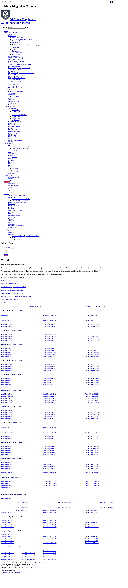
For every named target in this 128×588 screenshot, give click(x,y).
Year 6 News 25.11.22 (21, 502)
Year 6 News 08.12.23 (7, 446)
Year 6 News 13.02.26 (7, 338)
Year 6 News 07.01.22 (7, 543)
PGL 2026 (4, 303)
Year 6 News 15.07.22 (49, 520)
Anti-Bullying (16, 110)
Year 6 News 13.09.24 (49, 402)
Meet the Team (5, 280)
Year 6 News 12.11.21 (28, 555)
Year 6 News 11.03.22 (91, 539)
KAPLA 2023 (16, 237)
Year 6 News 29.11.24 (91, 396)
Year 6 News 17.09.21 (49, 559)
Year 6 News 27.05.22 (49, 525)
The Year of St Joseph (14, 79)
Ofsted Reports (12, 123)
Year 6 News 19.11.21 (7, 555)
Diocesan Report (13, 125)
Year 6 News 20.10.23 (7, 450)
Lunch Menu (12, 209)
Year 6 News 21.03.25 (7, 378)
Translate (116, 6)
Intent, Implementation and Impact (22, 147)
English (10, 155)
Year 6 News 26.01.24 (92, 438)
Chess (10, 178)
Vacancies (11, 142)
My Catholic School (18, 37)
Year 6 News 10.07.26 (49, 315)
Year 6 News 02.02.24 (7, 436)
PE (9, 162)
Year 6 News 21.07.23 (7, 462)
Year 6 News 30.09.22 (22, 510)
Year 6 (10, 192)
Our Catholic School (10, 32)
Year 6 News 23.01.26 (92, 340)
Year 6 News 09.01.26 (7, 340)
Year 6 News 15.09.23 (49, 454)
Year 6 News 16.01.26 (49, 340)
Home (6, 31)
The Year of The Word (15, 81)
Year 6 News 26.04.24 (49, 418)
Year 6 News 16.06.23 (49, 466)
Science (10, 167)
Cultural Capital (13, 172)
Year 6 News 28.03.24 (49, 427)
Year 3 (10, 187)
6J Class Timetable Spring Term (32, 306)
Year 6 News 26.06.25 (92, 366)
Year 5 (10, 190)
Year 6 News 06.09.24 (7, 402)
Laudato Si (11, 71)
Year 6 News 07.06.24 (7, 414)
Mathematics (12, 160)
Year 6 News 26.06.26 (7, 315)
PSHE (10, 163)
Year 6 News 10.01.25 (7, 384)
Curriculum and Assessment (20, 148)
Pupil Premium (12, 133)
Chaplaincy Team (17, 41)
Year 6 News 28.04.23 (49, 472)
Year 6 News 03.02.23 (7, 483)
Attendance (11, 224)
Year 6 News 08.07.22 (7, 520)
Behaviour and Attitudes (15, 91)
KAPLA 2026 (16, 239)
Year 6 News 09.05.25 (92, 370)
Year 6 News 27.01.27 (92, 481)
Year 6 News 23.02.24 (92, 436)
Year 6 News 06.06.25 (92, 368)
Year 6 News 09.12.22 (106, 502)
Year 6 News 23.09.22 (92, 513)
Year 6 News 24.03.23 (92, 485)
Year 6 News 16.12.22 (7, 498)
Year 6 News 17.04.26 (7, 326)
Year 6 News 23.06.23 (92, 466)
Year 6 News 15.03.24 (92, 433)
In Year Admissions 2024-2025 (21, 199)
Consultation (12, 227)
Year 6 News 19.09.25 (92, 356)
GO (26, 27)
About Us (7, 89)
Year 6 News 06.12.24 (7, 394)
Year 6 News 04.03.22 (49, 539)
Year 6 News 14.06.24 (49, 414)
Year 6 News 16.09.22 (49, 513)
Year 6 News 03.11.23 (49, 450)
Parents (6, 194)
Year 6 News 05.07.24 (49, 412)
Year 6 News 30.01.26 (92, 338)
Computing (11, 153)
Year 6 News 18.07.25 (92, 364)
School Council (12, 103)
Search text (4, 27)
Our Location (16, 96)
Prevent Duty (16, 118)
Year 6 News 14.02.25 (92, 382)
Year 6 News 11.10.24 (91, 400)
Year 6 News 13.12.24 (49, 394)
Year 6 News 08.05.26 (7, 324)
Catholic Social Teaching (15, 58)
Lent (13, 49)
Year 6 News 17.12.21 (49, 551)
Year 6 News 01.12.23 (92, 448)
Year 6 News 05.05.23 (92, 472)
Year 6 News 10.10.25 (92, 354)
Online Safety (16, 116)
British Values (12, 136)
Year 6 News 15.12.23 (49, 446)
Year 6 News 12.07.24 (92, 412)
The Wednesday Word (14, 69)
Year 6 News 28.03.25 (49, 378)
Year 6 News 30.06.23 (7, 464)
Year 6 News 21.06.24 (92, 414)
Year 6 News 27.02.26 (92, 336)
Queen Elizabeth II (13, 76)
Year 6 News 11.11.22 (64, 507)
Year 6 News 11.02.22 (91, 541)
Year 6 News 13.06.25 (7, 366)
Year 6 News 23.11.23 (49, 448)
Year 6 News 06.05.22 (49, 527)
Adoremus (11, 83)
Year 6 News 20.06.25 (49, 366)
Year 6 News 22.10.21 (7, 557)
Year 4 (10, 189)
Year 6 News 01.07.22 (92, 523)
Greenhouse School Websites (11, 572)
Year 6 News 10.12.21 (7, 553)
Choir (10, 222)
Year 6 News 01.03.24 (7, 433)
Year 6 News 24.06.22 (49, 523)
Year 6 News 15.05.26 (49, 324)
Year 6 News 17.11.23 (7, 448)
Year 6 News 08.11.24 (91, 398)
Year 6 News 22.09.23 (92, 454)
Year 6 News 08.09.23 (7, 454)
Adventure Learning (14, 177)
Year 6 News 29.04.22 (7, 527)
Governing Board (13, 101)
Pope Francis (12, 74)
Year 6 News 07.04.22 (7, 534)
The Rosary (15, 51)
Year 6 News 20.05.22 (7, 525)
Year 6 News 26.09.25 (7, 354)
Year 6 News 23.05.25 (49, 368)
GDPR (10, 138)
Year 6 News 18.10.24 (7, 398)
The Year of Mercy (13, 84)
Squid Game (15, 120)
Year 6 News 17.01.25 (49, 384)
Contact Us (11, 94)
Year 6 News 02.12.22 (64, 502)
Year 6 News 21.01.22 (92, 543)
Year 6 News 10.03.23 (7, 485)
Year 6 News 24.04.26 (49, 326)
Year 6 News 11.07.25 (49, 364)
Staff (9, 98)
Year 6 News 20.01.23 (50, 481)
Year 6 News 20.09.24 (92, 402)
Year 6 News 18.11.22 (106, 507)
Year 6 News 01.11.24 (49, 398)
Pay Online (11, 212)
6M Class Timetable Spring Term (95, 306)
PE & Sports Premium (14, 130)
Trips (9, 180)
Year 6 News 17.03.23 (50, 485)
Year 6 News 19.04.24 (7, 418)
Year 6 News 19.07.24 (7, 410)
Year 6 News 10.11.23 (91, 450)
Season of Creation (13, 63)
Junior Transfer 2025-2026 (20, 200)
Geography (11, 173)
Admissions (11, 197)
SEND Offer (12, 135)
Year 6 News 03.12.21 (28, 553)
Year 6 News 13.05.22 (92, 527)
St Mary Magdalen (13, 56)
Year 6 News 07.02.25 (49, 382)
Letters (10, 207)
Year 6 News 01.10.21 (7, 559)
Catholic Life (12, 36)
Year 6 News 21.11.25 (91, 350)
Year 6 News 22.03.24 (7, 427)
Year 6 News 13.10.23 (92, 452)
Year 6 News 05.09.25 (7, 356)
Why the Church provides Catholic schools (21, 73)
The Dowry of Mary (14, 86)
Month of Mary (16, 54)
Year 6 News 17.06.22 (7, 523)
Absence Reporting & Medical (17, 195)
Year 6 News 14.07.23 (92, 464)
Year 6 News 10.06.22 (92, 525)
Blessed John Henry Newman (17, 88)
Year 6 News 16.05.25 (7, 368)
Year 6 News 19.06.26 (92, 320)
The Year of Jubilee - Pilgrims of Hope (19, 64)
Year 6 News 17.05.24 (49, 416)
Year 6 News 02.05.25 (49, 370)
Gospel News (16, 47)
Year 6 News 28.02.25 (7, 380)
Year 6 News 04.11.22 (21, 507)
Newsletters (11, 231)
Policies (10, 128)
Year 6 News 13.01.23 (7, 481)
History (10, 158)
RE (9, 145)
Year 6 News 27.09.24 (7, 400)
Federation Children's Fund (16, 226)
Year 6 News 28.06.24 (7, 412)
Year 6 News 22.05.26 (92, 324)
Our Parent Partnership (15, 210)
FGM (13, 113)
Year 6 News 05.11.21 (49, 555)
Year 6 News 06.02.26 (49, 338)
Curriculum (11, 184)
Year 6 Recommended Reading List (11, 299)
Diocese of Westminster (15, 66)
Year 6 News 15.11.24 (7, 396)
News (6, 229)
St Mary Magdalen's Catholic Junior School (18, 20)
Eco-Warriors (16, 168)
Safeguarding (12, 108)
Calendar (11, 232)
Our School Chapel (17, 52)
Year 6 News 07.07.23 (49, 464)
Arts (9, 152)
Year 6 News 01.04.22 (92, 537)
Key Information (9, 106)
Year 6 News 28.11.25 (49, 350)
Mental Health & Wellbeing (20, 115)
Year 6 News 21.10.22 (92, 510)
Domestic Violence (17, 111)
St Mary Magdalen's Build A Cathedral (23, 39)
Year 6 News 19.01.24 (49, 438)
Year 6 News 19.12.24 (92, 394)
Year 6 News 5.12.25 (7, 350)
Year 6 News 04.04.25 (92, 378)
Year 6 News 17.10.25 (92, 352)
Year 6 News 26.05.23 (92, 468)
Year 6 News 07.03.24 (49, 433)
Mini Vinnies (16, 42)
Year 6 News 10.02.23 (50, 483)
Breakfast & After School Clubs (17, 202)
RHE (9, 165)
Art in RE (15, 150)
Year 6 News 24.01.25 (92, 384)
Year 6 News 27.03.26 (49, 334)
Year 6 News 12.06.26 (49, 320)
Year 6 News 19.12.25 (49, 348)
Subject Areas (8, 143)
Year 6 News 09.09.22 (7, 513)
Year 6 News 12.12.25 (7, 348)
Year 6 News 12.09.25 (49, 356)
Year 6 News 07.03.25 (49, 380)
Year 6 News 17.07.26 (92, 315)
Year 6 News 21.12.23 (92, 446)
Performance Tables (14, 126)
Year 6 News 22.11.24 (49, 396)
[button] (29, 27)
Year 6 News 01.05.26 (92, 326)
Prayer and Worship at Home (16, 61)
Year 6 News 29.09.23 (7, 452)
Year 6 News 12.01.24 (7, 438)
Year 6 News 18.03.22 (7, 537)
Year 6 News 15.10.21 (28, 557)
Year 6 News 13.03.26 (7, 336)
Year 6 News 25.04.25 (7, 370)
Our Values (11, 93)
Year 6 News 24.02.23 (92, 483)
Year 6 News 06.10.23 (49, 452)
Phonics (14, 157)
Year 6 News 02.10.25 (49, 354)
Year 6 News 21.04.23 (7, 472)
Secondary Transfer (14, 215)
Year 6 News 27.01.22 (7, 541)
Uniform (10, 219)
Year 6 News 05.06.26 (7, 320)
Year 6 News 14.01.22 (49, 543)
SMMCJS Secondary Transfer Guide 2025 (13, 287)
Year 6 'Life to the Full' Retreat (21, 44)
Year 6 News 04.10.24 (49, 400)
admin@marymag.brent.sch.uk (23, 567)
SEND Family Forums (15, 140)
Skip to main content (7, 1)
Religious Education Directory (17, 78)
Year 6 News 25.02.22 (7, 539)
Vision (10, 34)
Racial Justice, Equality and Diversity (19, 68)
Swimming (11, 217)
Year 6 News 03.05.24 (92, 418)
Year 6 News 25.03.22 (49, 537)
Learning (7, 182)
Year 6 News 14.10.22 (49, 510)
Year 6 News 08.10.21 (49, 557)
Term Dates (11, 100)
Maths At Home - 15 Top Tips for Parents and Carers (16, 296)
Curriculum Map (13, 185)
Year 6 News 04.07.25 (7, 364)
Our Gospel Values (13, 59)
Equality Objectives (14, 131)
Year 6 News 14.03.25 (92, 380)
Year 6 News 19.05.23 (49, 468)
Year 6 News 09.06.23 (7, 466)
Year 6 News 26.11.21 (49, 553)
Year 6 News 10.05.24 (7, 416)
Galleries (10, 234)
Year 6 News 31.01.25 (7, 382)
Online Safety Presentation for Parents (12, 293)
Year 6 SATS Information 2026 (10, 283)
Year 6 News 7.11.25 (49, 352)
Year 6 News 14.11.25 (7, 352)
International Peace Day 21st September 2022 (25, 46)
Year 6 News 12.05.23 (7, 468)
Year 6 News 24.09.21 (28, 559)
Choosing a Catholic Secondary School (12, 290)
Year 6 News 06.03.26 (49, 336)
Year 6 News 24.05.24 (92, 416)
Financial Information (14, 121)
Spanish (10, 170)
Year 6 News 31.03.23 (7, 487)
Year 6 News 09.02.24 (49, 436)
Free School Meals (13, 205)
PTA (9, 214)
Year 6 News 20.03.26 (7, 334)
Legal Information (38, 562)
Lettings (10, 105)
